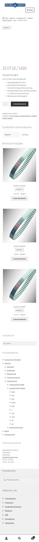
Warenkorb (30, 536)
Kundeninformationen (13, 507)
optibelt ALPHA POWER (16, 385)
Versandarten (10, 519)
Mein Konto (6, 538)
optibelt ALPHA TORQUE (17, 388)
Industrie (12, 18)
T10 (13, 413)
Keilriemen (10, 367)
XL (12, 424)
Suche (19, 538)
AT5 (13, 399)
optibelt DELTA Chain (16, 427)
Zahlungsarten (10, 498)
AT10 (13, 392)
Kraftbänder (11, 370)
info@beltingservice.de (10, 457)
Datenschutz (9, 523)
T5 (12, 420)
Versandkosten (21, 79)
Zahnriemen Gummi (13, 377)
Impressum (9, 502)
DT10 (14, 20)
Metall (7, 431)
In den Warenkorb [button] (19, 198)
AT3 (13, 395)
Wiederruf (8, 511)
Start (6, 18)
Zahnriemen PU (21, 18)
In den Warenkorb (19, 104)
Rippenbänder (11, 374)
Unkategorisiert (10, 435)
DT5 (13, 406)
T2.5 (13, 417)
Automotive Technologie (13, 360)
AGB (6, 515)
